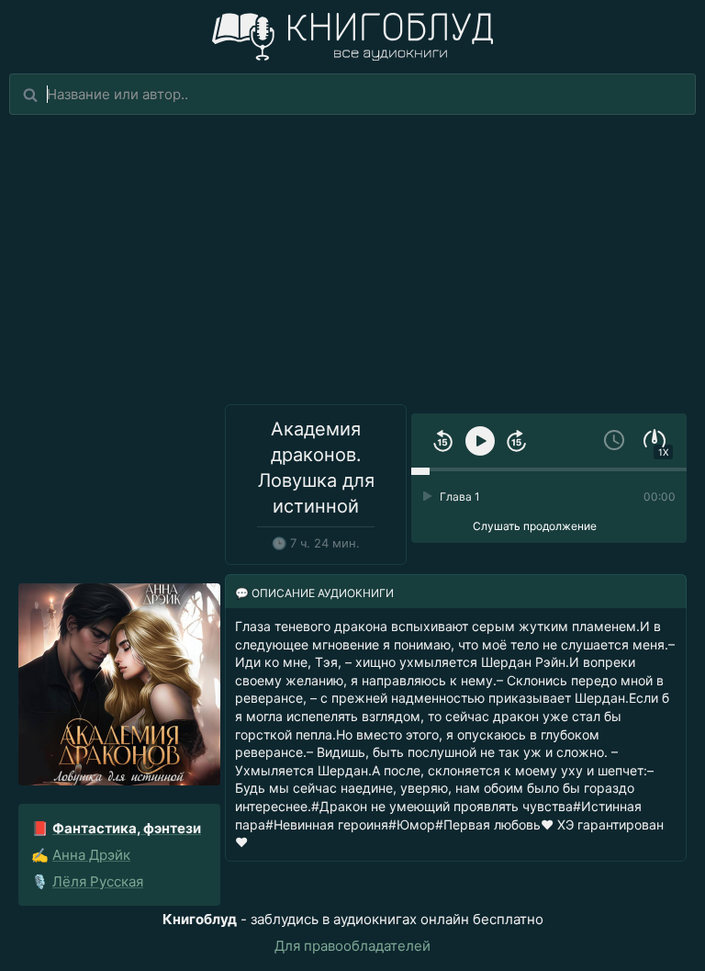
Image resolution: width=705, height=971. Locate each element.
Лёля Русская (97, 881)
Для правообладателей (352, 945)
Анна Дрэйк (91, 855)
